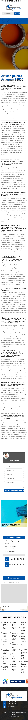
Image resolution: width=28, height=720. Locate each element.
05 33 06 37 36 (16, 559)
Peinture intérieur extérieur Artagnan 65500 (5, 643)
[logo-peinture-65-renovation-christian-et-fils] (14, 7)
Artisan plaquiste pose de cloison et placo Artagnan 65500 (23, 641)
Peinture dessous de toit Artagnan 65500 (14, 626)
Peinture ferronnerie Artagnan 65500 (6, 651)
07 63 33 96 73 (16, 564)
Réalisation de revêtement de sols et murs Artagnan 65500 (24, 653)
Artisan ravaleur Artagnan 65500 (5, 634)
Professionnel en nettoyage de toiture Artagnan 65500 (15, 657)
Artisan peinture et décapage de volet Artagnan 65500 (15, 636)
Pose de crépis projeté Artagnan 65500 (23, 630)
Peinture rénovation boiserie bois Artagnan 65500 (15, 646)
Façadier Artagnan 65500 (5, 668)
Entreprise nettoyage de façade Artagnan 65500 (5, 626)
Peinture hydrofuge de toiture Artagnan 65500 (5, 660)
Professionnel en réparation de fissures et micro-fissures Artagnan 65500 (24, 667)
